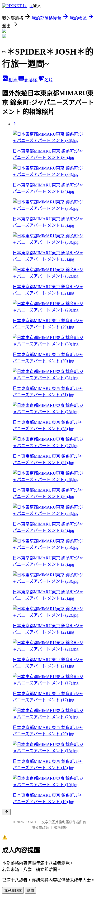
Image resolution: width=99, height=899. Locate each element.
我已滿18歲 (13, 891)
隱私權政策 (40, 827)
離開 (30, 891)
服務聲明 (61, 827)
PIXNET (30, 822)
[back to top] (6, 812)
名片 (48, 80)
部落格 (31, 80)
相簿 (13, 80)
